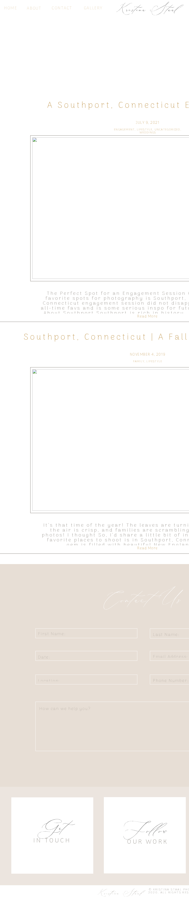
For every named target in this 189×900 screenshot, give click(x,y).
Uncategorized (167, 129)
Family (138, 361)
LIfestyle (145, 129)
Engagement (124, 129)
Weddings (148, 132)
